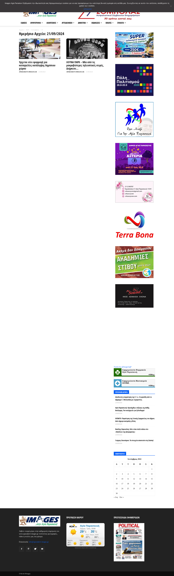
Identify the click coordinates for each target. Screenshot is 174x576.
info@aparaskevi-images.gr (39, 542)
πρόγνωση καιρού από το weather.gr (85, 547)
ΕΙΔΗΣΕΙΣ (24, 22)
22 (152, 484)
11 (128, 479)
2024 (27, 30)
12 (134, 479)
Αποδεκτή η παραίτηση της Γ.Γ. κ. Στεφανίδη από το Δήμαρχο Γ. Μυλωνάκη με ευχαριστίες (133, 398)
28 (146, 489)
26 (134, 489)
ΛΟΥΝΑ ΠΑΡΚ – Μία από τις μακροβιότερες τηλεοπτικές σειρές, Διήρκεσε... (85, 65)
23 (117, 489)
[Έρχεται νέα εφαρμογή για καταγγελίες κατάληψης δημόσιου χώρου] (39, 49)
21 (146, 484)
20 (140, 484)
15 (152, 479)
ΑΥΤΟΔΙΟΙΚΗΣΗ (67, 22)
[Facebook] (21, 549)
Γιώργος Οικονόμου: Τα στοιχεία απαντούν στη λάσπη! (134, 440)
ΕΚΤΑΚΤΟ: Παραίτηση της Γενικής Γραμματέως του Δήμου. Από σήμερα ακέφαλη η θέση (135, 419)
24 (122, 489)
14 (146, 479)
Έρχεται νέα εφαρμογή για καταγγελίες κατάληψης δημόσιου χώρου (37, 65)
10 (122, 479)
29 (152, 489)
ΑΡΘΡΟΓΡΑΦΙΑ (35, 22)
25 (128, 489)
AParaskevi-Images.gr (28, 72)
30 (117, 493)
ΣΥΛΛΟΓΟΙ (120, 22)
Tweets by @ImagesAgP (122, 367)
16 (117, 484)
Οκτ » (121, 497)
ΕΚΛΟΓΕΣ (108, 22)
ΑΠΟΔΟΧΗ (88, 9)
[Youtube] (42, 549)
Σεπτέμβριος (35, 30)
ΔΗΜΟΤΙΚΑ (82, 22)
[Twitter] (35, 549)
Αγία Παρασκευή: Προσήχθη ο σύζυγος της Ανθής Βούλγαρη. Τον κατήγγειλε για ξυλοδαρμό (132, 409)
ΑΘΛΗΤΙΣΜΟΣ (51, 22)
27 (140, 489)
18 (128, 484)
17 (122, 484)
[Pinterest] (28, 549)
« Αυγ (116, 497)
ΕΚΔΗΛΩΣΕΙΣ (95, 22)
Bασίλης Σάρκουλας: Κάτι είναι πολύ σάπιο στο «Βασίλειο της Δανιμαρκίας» (131, 430)
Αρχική (21, 30)
